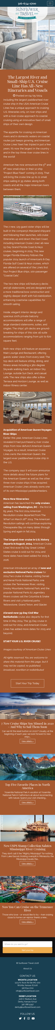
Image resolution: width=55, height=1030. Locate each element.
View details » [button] (27, 741)
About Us (27, 968)
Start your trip (27, 950)
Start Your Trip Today (27, 683)
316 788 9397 (27, 1004)
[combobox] (27, 944)
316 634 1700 (28, 988)
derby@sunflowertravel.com (27, 1007)
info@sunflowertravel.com (27, 991)
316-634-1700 (27, 3)
